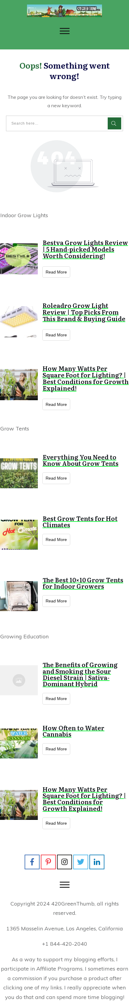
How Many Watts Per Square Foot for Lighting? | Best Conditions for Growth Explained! (86, 378)
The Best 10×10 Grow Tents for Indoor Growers (83, 582)
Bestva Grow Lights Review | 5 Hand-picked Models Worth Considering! (85, 249)
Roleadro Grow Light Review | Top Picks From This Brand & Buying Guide (84, 312)
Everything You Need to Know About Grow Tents (80, 460)
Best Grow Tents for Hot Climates (80, 521)
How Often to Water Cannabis (73, 730)
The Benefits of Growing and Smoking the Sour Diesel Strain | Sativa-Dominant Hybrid (80, 674)
